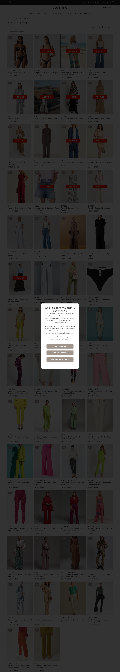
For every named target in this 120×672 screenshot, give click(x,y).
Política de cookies (62, 339)
